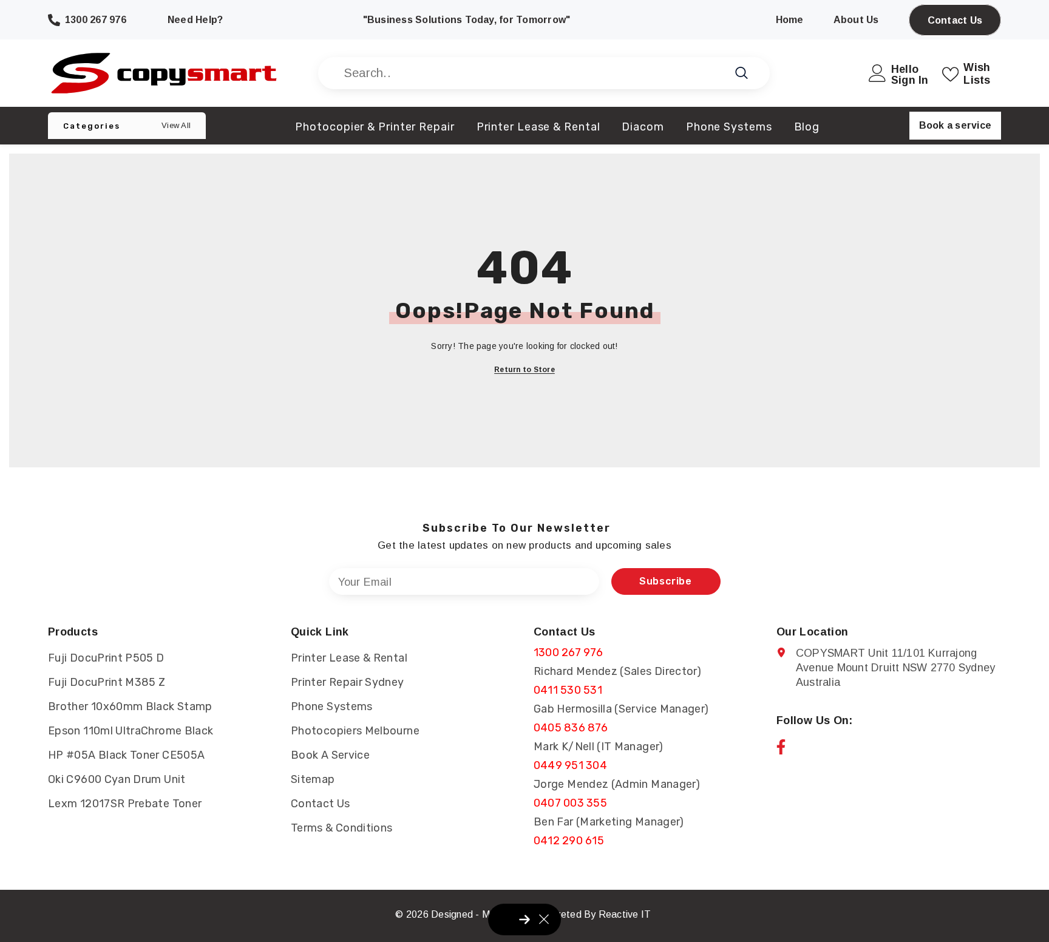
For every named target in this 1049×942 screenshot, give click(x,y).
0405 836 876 (571, 727)
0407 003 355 (570, 803)
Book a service (955, 125)
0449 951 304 (570, 765)
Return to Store (524, 369)
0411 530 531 (568, 690)
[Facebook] (781, 746)
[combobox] (530, 73)
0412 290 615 (569, 840)
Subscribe (665, 581)
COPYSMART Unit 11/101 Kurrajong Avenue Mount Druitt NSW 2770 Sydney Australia (895, 667)
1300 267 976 (568, 652)
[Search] (544, 73)
